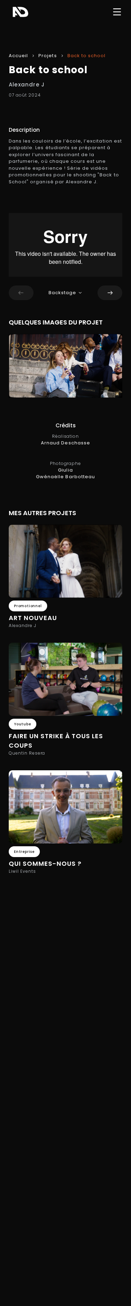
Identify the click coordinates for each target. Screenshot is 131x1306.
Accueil (18, 55)
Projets (47, 55)
